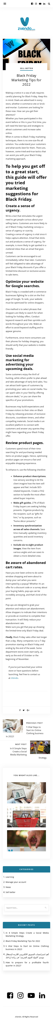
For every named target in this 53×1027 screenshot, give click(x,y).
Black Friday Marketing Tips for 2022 (23, 941)
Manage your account (16, 882)
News (8, 887)
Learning (10, 877)
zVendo (14, 678)
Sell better (26, 68)
